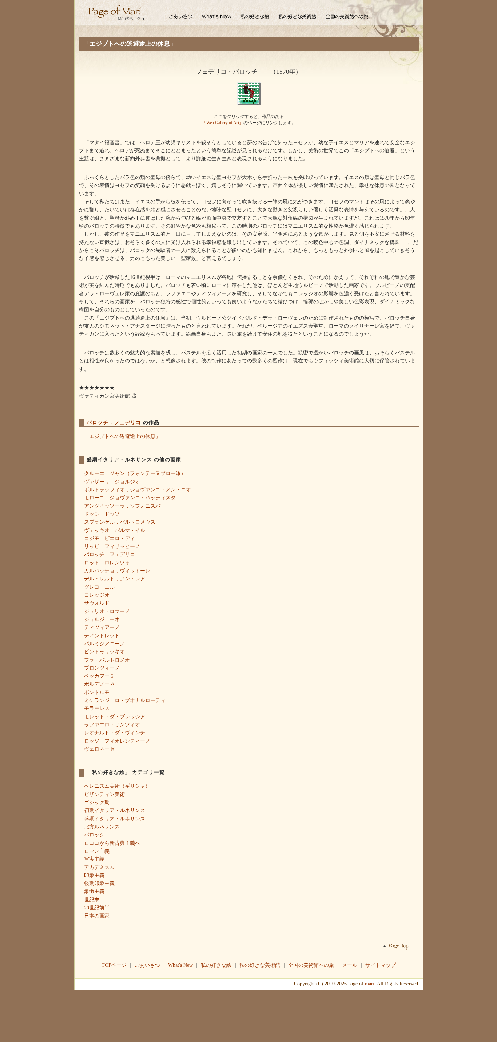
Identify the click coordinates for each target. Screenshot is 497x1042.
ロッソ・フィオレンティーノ (117, 741)
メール (349, 965)
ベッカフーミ (99, 676)
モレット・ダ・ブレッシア (114, 716)
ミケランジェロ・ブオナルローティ (125, 700)
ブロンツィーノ (102, 668)
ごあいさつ (147, 965)
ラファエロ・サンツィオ (112, 724)
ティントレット (102, 635)
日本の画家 (97, 916)
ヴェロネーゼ (99, 749)
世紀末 (91, 900)
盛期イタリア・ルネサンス (114, 819)
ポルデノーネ (99, 684)
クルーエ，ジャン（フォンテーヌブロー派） (135, 473)
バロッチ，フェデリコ (115, 422)
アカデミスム (99, 867)
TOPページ (114, 965)
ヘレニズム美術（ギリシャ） (117, 786)
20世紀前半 (97, 908)
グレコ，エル (99, 587)
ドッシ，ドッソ (102, 514)
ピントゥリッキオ (104, 651)
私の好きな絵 (216, 965)
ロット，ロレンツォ (107, 562)
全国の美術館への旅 (311, 965)
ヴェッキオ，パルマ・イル (114, 530)
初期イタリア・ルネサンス (114, 810)
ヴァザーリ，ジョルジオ (112, 481)
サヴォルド (97, 603)
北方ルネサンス (102, 827)
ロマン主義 (97, 851)
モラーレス (97, 708)
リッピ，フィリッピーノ (112, 546)
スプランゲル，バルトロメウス (119, 522)
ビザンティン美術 (104, 794)
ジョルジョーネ (102, 619)
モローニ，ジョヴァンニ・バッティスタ (130, 497)
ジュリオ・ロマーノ (107, 611)
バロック (94, 835)
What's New (180, 965)
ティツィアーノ (102, 627)
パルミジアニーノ (104, 643)
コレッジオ (97, 595)
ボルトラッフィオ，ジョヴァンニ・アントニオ (137, 489)
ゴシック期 (97, 802)
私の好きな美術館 (259, 965)
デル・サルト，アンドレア (114, 578)
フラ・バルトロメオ (107, 660)
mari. (370, 983)
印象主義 (94, 875)
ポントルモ (97, 692)
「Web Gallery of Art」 (222, 123)
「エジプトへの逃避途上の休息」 (122, 436)
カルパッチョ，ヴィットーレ (117, 570)
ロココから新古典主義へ (112, 843)
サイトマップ (380, 965)
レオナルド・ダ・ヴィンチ (114, 732)
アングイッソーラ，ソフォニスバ (122, 506)
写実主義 (94, 859)
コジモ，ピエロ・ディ (109, 538)
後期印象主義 (99, 883)
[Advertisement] (248, 1015)
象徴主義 (94, 891)
